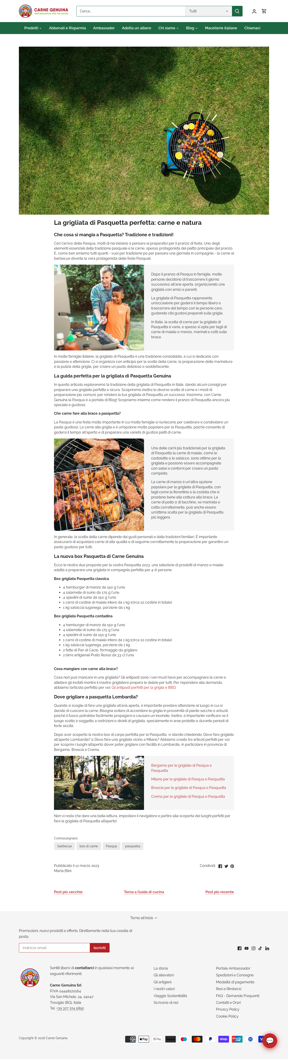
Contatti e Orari (228, 1002)
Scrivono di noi (166, 1002)
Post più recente (219, 892)
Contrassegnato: (66, 838)
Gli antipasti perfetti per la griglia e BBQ (144, 687)
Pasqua (111, 846)
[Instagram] (253, 948)
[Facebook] (239, 948)
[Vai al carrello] (264, 11)
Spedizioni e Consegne (235, 975)
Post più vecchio (68, 892)
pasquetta (132, 846)
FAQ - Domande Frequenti (237, 996)
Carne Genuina (57, 1038)
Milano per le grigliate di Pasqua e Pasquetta (188, 779)
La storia (161, 968)
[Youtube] (246, 948)
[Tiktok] (260, 948)
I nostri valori (164, 989)
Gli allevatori (164, 975)
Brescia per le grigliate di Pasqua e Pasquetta (188, 788)
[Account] (254, 11)
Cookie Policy (227, 1016)
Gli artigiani (162, 982)
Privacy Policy (227, 1009)
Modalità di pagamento (235, 982)
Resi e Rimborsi (228, 989)
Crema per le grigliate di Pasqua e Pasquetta (188, 796)
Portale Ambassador (233, 968)
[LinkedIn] (267, 948)
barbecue (65, 846)
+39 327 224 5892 (70, 1008)
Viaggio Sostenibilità (170, 996)
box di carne (89, 846)
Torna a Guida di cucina (144, 892)
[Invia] (237, 11)
